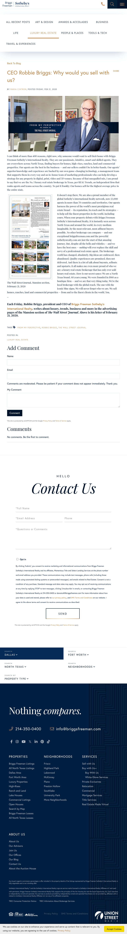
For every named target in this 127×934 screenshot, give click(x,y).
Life (15, 33)
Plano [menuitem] (47, 781)
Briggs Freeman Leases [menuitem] (21, 813)
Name (10, 356)
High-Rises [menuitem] (14, 786)
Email (10, 370)
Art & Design (44, 22)
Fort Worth (77, 654)
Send (62, 613)
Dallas (10, 654)
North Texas (14, 666)
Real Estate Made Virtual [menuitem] (95, 804)
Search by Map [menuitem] (17, 808)
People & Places (72, 33)
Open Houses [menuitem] (16, 804)
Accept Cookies (114, 928)
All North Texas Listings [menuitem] (21, 768)
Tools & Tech (97, 33)
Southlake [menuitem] (49, 790)
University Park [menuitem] (52, 795)
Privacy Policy (47, 421)
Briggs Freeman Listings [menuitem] (21, 763)
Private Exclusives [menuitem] (91, 781)
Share (116, 71)
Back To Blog (14, 63)
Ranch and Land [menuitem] (17, 790)
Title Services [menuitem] (89, 799)
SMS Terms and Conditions (81, 598)
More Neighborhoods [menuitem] (55, 799)
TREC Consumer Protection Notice (22, 901)
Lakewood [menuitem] (49, 772)
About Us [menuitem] (14, 841)
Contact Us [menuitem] (15, 864)
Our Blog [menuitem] (13, 859)
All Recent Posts (18, 22)
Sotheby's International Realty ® (19, 888)
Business (102, 22)
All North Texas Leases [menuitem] (21, 818)
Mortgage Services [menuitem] (92, 795)
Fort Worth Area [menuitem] (17, 777)
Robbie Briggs (49, 327)
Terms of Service (60, 421)
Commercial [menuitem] (88, 790)
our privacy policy (59, 598)
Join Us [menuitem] (13, 850)
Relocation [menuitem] (87, 786)
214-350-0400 (103, 4)
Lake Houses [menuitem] (15, 795)
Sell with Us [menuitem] (88, 763)
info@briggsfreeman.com (78, 728)
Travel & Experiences (20, 43)
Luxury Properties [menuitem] (18, 781)
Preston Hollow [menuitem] (52, 786)
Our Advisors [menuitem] (16, 846)
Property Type (15, 678)
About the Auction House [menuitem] (22, 868)
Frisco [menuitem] (47, 763)
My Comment (14, 389)
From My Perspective (29, 327)
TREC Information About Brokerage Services (57, 901)
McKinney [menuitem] (49, 777)
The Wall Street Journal (72, 327)
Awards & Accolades (73, 22)
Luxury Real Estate (43, 33)
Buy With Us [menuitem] (92, 772)
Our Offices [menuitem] (15, 855)
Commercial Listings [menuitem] (19, 799)
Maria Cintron (18, 89)
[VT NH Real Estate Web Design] (106, 916)
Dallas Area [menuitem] (15, 772)
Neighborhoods (80, 666)
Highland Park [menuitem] (51, 768)
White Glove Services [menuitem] (96, 777)
